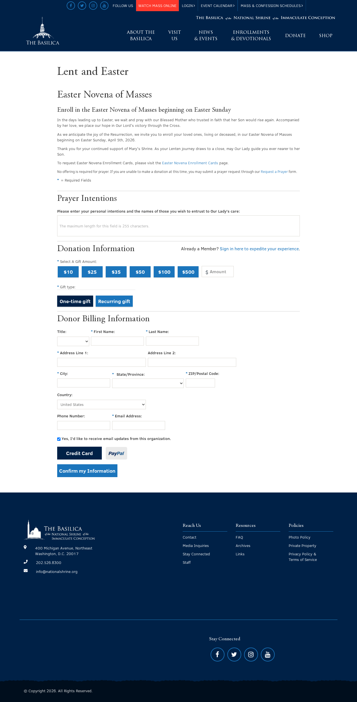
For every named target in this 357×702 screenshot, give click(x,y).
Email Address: (128, 415)
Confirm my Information (87, 470)
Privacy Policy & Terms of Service (303, 556)
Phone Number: (71, 415)
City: (64, 373)
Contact (189, 537)
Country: (65, 394)
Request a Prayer (274, 171)
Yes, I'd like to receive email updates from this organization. (116, 438)
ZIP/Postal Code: (204, 373)
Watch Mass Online (157, 5)
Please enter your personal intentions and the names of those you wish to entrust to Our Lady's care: (148, 211)
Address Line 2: (162, 352)
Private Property (302, 545)
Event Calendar (216, 5)
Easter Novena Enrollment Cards (190, 162)
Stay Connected (196, 553)
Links (240, 553)
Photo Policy (299, 537)
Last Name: (159, 331)
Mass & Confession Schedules (271, 5)
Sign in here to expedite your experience (259, 248)
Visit (174, 35)
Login (187, 5)
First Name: (104, 331)
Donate (295, 36)
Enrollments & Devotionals (251, 35)
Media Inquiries (196, 545)
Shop (325, 36)
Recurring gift (114, 301)
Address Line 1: (74, 352)
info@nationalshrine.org (57, 571)
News (206, 35)
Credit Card (79, 452)
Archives (243, 545)
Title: (61, 331)
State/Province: (131, 374)
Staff (186, 562)
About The (141, 35)
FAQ (239, 537)
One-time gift (75, 301)
